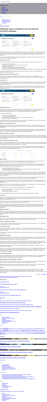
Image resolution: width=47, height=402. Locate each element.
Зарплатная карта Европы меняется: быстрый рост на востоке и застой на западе (16, 310)
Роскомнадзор (41, 331)
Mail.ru (24, 328)
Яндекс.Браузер (12, 333)
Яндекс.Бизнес (7, 333)
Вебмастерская (3, 338)
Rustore (38, 328)
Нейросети (11, 331)
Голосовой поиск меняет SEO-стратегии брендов (9, 308)
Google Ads (10, 328)
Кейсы (35, 330)
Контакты (4, 22)
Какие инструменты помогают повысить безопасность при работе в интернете (15, 300)
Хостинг (4, 323)
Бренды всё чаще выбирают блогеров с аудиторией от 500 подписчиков (15, 341)
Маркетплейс (2, 331)
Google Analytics (15, 328)
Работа (31, 331)
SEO (41, 328)
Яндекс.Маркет (5, 9)
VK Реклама (4, 12)
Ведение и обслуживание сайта (8, 318)
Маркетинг (42, 330)
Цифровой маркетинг (4, 3)
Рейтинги (34, 331)
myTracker (30, 328)
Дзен (3, 11)
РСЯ (29, 331)
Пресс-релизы (19, 331)
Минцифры (7, 331)
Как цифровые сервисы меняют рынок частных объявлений (12, 302)
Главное (1, 349)
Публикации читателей (4, 281)
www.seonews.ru (44, 274)
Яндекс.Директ (5, 10)
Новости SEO (2, 344)
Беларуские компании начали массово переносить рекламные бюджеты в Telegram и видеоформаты (21, 306)
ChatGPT (1, 328)
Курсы (38, 330)
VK (3, 13)
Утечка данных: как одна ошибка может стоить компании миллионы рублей (13, 289)
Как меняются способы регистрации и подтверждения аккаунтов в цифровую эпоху (16, 304)
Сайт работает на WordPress (5, 391)
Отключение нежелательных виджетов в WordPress (8, 284)
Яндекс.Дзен (24, 333)
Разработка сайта (5, 19)
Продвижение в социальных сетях (9, 321)
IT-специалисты (20, 328)
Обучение (15, 331)
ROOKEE (35, 328)
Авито (17, 330)
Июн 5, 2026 (2, 354)
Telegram (43, 328)
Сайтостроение (5, 387)
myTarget (27, 328)
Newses (15, 391)
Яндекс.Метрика (2, 334)
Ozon (33, 328)
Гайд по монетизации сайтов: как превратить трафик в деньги (10, 295)
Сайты (45, 331)
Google (3, 8)
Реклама (37, 331)
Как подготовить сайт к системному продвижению (10, 346)
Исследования (31, 330)
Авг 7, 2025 (2, 286)
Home (3, 393)
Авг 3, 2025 (2, 291)
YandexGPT (14, 330)
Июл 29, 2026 (2, 343)
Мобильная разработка (6, 20)
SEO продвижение (6, 21)
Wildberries (10, 330)
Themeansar (22, 391)
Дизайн (26, 330)
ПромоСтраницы (25, 331)
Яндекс (3, 7)
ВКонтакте (19, 330)
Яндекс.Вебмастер (17, 333)
